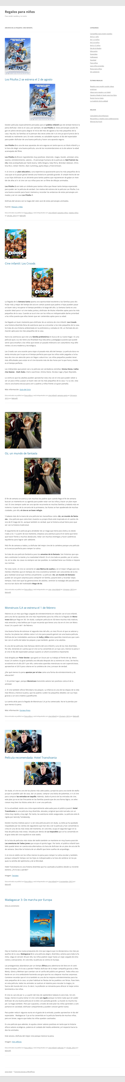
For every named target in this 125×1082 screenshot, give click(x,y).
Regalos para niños (20, 12)
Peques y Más (17, 207)
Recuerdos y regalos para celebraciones (104, 119)
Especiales (93, 54)
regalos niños (73, 213)
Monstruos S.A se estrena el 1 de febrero (30, 607)
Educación (94, 51)
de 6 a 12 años (95, 45)
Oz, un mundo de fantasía (21, 453)
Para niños (28, 213)
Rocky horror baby (97, 98)
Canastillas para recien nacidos (101, 34)
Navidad (93, 60)
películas (60, 1048)
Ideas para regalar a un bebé (100, 92)
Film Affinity (17, 1042)
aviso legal (8, 1072)
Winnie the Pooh (96, 121)
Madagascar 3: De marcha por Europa (28, 900)
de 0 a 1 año (94, 37)
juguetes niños (62, 213)
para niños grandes (97, 66)
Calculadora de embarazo (99, 116)
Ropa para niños (96, 69)
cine (49, 589)
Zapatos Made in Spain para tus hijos (103, 95)
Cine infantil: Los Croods (20, 263)
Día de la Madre (95, 48)
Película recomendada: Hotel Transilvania (31, 757)
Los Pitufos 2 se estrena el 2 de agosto (28, 79)
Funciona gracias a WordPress (24, 1072)
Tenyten (15, 875)
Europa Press (25, 710)
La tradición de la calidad (99, 101)
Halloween (94, 57)
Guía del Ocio (25, 389)
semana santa (62, 395)
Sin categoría (94, 72)
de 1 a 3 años (94, 39)
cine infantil (52, 213)
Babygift (23, 216)
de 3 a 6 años (94, 42)
